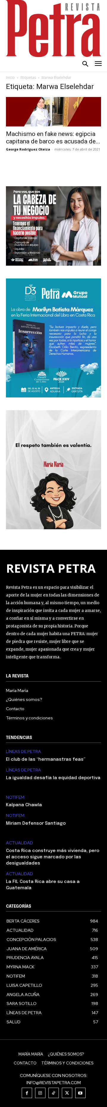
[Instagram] (40, 1093)
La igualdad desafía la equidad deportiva (53, 778)
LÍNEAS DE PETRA (23, 751)
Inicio (10, 77)
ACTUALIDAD (19, 842)
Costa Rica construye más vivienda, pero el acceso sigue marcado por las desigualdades (52, 857)
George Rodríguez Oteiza (28, 149)
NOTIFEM (15, 797)
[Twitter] (67, 1093)
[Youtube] (80, 1093)
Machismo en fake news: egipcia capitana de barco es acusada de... (53, 137)
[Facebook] (27, 1093)
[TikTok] (53, 1093)
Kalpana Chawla (24, 805)
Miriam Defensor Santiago (36, 823)
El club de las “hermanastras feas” (45, 759)
